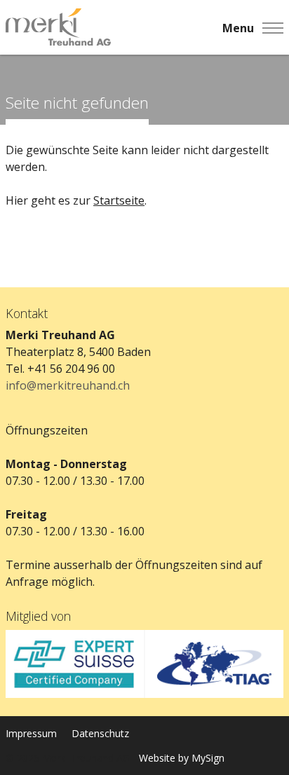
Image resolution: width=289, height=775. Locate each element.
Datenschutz (100, 733)
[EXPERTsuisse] (75, 664)
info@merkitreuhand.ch (68, 385)
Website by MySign (181, 757)
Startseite (118, 200)
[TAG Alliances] (213, 664)
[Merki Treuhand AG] (58, 27)
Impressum (31, 733)
